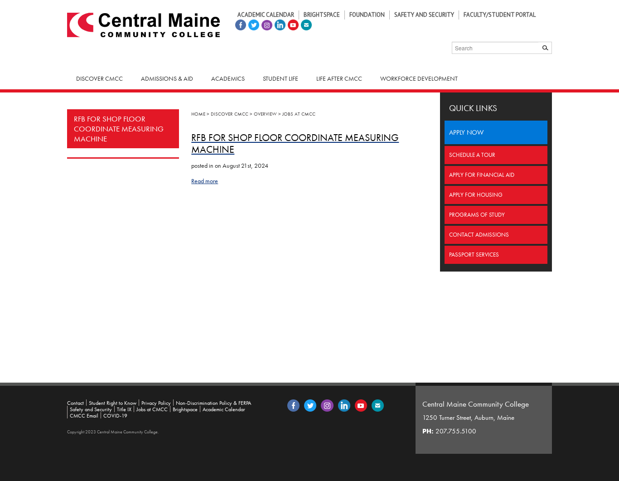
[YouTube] (292, 24)
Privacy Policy (156, 403)
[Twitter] (252, 24)
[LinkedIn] (278, 24)
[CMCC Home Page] (143, 24)
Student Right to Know (112, 403)
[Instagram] (265, 24)
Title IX (124, 409)
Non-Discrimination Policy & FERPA (213, 403)
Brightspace (322, 15)
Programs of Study (477, 215)
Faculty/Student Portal (500, 15)
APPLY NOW (466, 132)
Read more (204, 181)
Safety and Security (424, 15)
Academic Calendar (265, 15)
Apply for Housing (476, 195)
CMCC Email (84, 415)
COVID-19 (115, 415)
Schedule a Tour (472, 155)
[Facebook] (239, 24)
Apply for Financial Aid (481, 175)
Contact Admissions (479, 234)
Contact (75, 403)
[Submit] (545, 47)
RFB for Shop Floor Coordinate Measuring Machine (119, 129)
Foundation (367, 15)
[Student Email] (305, 24)
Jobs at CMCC (152, 409)
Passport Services (474, 254)
